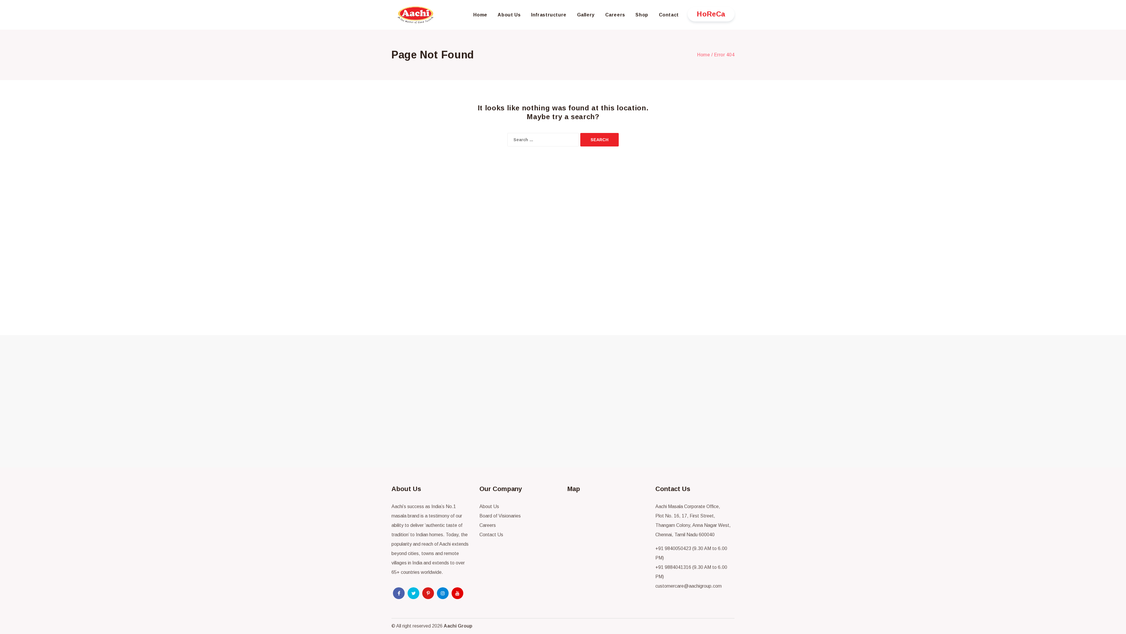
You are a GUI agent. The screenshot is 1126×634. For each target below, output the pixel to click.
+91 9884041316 (673, 567)
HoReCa (711, 14)
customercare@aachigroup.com (688, 586)
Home (703, 54)
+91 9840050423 (673, 548)
